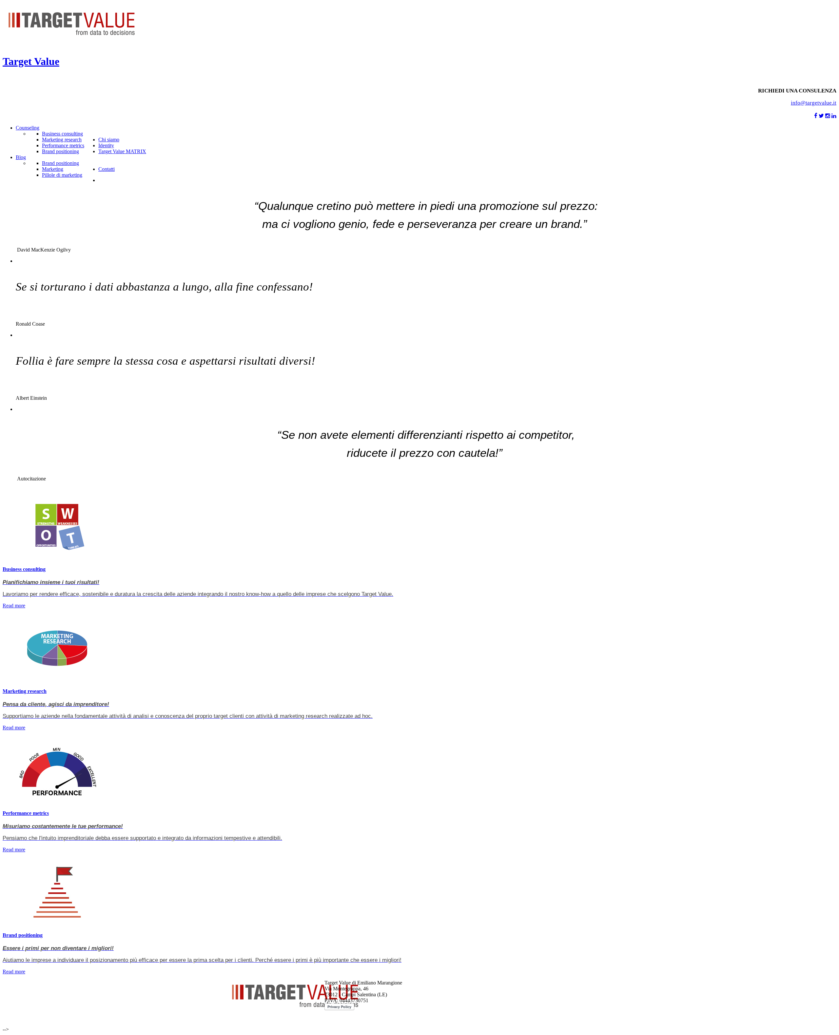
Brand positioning (23, 935)
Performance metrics (26, 813)
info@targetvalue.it (813, 103)
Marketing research (25, 691)
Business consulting (24, 569)
